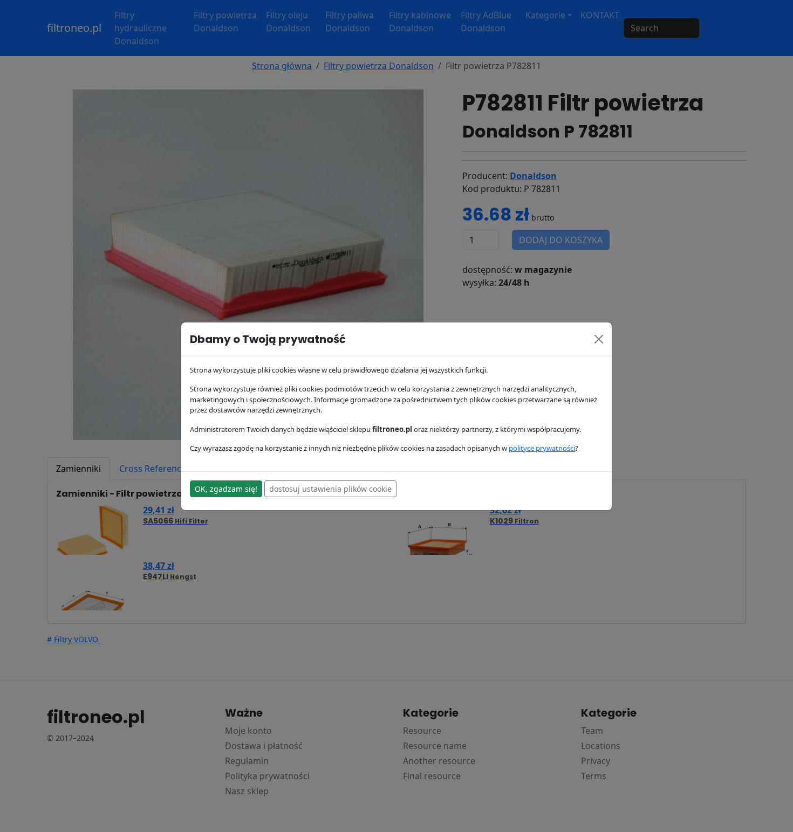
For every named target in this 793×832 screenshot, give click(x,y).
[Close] (598, 339)
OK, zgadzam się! (226, 489)
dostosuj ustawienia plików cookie (330, 489)
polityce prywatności (542, 448)
